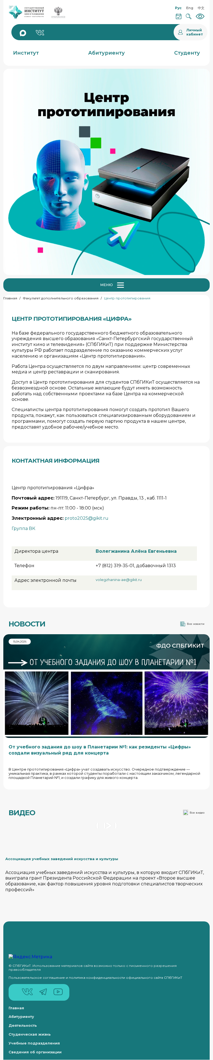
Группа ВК (23, 528)
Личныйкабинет (194, 32)
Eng (189, 8)
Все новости (195, 623)
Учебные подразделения (34, 1043)
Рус (178, 8)
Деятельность (23, 1025)
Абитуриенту (21, 1017)
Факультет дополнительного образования (60, 298)
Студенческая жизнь (30, 1034)
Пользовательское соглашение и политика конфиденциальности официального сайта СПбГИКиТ (95, 977)
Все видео (197, 812)
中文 (201, 8)
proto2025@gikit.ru (86, 518)
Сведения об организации (35, 1052)
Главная (10, 298)
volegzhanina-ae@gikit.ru (119, 580)
